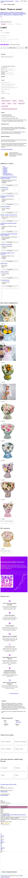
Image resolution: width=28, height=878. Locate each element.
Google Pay (21, 100)
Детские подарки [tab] (7, 173)
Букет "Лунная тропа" (5, 480)
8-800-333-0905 (4, 791)
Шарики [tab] (5, 168)
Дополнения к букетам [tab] (8, 174)
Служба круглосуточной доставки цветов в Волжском (14, 814)
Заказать (4, 871)
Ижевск (3, 775)
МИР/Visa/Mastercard (6, 100)
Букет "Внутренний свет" (6, 316)
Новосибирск (4, 767)
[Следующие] (1, 19)
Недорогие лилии (19, 748)
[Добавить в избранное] (26, 48)
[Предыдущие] (1, 292)
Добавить (10, 185)
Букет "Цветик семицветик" (7, 402)
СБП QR (9, 103)
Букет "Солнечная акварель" (7, 520)
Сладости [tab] (5, 170)
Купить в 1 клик (12, 47)
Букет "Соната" (4, 500)
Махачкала (17, 767)
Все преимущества (14, 693)
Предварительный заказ (11, 871)
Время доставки (4, 71)
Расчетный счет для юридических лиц (9, 108)
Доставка (5, 32)
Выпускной (18, 721)
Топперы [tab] (5, 172)
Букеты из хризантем (6, 741)
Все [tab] (4, 166)
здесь (19, 133)
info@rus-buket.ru (4, 795)
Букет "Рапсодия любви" (6, 422)
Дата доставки (4, 67)
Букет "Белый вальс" (5, 461)
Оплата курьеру (5, 106)
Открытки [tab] (5, 167)
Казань (16, 775)
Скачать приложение (5, 876)
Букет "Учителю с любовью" (7, 383)
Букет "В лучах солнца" (6, 336)
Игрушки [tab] (5, 171)
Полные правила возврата (7, 149)
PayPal (14, 103)
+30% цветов (10, 24)
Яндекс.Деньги (21, 103)
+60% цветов (18, 24)
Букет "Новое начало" (5, 355)
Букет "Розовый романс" (6, 441)
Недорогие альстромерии (20, 741)
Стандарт (3, 24)
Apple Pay (14, 100)
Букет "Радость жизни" (6, 549)
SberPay (3, 103)
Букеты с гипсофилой (6, 748)
